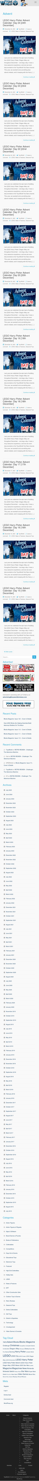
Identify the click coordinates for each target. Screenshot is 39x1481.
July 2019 (9, 1029)
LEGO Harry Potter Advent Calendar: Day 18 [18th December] (16, 401)
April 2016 (9, 1176)
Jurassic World (30, 1352)
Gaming (12, 1352)
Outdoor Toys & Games (13, 1296)
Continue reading (28, 77)
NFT (7, 1288)
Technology (9, 1323)
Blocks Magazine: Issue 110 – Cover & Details (17, 738)
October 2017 (10, 1107)
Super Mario (32, 1371)
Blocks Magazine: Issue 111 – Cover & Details (17, 734)
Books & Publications (12, 1240)
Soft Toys (9, 1314)
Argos (21, 1470)
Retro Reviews (10, 1301)
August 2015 (10, 1207)
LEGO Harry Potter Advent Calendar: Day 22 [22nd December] (16, 149)
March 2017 (9, 1133)
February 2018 (10, 1094)
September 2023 (11, 816)
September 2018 (11, 1072)
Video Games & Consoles (13, 1331)
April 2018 (9, 1085)
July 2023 (9, 825)
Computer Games (30, 1345)
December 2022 (11, 855)
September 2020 (11, 972)
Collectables (9, 1244)
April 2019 (9, 1042)
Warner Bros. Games (7, 1376)
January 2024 (10, 799)
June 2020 (9, 985)
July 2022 (9, 877)
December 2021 (11, 907)
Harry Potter (20, 1351)
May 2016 (9, 1172)
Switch (5, 1374)
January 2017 (10, 1142)
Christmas (14, 1345)
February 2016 (10, 1185)
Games (7, 1352)
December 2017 (11, 1103)
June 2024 (9, 794)
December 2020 (11, 959)
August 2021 (10, 925)
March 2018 (9, 1089)
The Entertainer (22, 1472)
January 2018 (10, 1098)
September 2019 (11, 1020)
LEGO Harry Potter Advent (11, 1363)
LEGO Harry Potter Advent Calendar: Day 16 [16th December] (16, 527)
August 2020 (10, 977)
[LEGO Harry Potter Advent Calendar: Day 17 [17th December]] (19, 486)
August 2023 (10, 820)
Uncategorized (10, 1327)
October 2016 (10, 1150)
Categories (26, 1415)
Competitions (10, 1249)
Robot (19, 1371)
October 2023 (10, 812)
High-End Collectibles (12, 1270)
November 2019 (11, 1011)
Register (6, 1386)
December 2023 (11, 803)
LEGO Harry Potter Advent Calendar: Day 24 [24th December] (16, 22)
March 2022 (9, 894)
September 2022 (11, 868)
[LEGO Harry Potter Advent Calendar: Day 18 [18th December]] (19, 423)
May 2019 (9, 1037)
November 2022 (11, 859)
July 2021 (9, 929)
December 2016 (11, 1146)
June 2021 (9, 933)
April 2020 (9, 994)
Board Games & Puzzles (13, 1236)
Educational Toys (11, 1257)
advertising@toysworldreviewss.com (15, 697)
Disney (27, 1349)
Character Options (22, 1474)
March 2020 (9, 998)
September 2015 (11, 1202)
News (24, 1368)
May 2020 (9, 990)
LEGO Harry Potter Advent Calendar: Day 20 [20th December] (16, 275)
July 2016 (9, 1163)
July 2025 (9, 790)
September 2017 (11, 1111)
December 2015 (11, 1194)
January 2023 (10, 851)
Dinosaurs (22, 1348)
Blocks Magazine (27, 1341)
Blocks (16, 1341)
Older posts (8, 652)
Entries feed (7, 1395)
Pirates (16, 1371)
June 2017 (9, 1120)
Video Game (14, 1374)
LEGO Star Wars (24, 1365)
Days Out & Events (11, 1253)
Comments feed (8, 1399)
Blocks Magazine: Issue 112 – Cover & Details (17, 729)
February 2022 (10, 898)
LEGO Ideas (15, 1365)
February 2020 (10, 1003)
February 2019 (10, 1050)
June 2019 (9, 1033)
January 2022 (10, 903)
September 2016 (11, 1155)
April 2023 (9, 838)
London (31, 1365)
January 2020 (10, 1007)
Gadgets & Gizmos (27, 1441)
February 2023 (10, 846)
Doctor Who (32, 1348)
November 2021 (11, 912)
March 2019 (9, 1046)
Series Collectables (12, 1310)
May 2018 (9, 1081)
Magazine (7, 1368)
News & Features (20, 31)
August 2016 (10, 1159)
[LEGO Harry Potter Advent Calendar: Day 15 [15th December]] (19, 612)
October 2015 (10, 1198)
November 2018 (11, 1063)
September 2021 (11, 920)
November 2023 (11, 807)
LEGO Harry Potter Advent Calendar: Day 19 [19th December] (16, 338)
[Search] (34, 657)
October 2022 (10, 864)
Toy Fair (9, 1374)
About (14, 1415)
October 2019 (10, 1016)
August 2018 (10, 1076)
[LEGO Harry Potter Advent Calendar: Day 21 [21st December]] (19, 234)
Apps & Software (11, 1231)
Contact (30, 1465)
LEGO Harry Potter (24, 1359)
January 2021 (10, 955)
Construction (6, 1348)
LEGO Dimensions (10, 1360)
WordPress (19, 1479)
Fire (4, 1352)
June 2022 (9, 881)
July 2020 (9, 981)
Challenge (6, 1345)
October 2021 (10, 916)
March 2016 (9, 1181)
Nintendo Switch (8, 1371)
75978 (5, 1342)
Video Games (23, 1374)
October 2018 (10, 1068)
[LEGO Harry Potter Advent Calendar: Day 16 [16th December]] (19, 549)
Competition (22, 1345)
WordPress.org (8, 1403)
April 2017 (9, 1128)
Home (7, 1415)
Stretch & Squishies (12, 1318)
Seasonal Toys (30, 31)
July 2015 (9, 1211)
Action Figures (10, 1223)
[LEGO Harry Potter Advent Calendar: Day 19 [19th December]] (19, 360)
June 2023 (9, 829)
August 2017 (10, 1115)
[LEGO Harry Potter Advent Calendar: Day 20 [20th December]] (19, 297)
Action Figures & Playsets (13, 1227)
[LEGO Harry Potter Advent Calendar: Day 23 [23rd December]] (19, 108)
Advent (10, 1341)
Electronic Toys (10, 1262)
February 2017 (10, 1137)
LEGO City (15, 1356)
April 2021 (9, 942)
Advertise (9, 1465)
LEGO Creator (22, 1356)
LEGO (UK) (22, 1468)
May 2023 (9, 833)
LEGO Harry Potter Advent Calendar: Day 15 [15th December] (16, 590)
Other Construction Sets (13, 1292)
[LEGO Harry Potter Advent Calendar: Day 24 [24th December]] (19, 45)
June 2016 (9, 1168)
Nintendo (30, 1368)
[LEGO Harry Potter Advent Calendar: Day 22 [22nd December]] (19, 171)
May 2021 (9, 938)
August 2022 (10, 872)
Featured (9, 1266)
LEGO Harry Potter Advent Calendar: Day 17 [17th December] (16, 464)
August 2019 (10, 1024)
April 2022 (9, 890)
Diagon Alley (14, 1348)
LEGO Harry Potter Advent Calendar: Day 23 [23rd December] (16, 86)
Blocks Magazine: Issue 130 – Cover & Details (17, 719)
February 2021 (10, 951)
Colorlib (27, 1477)
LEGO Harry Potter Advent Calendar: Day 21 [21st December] (16, 212)
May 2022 (9, 886)
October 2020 (10, 968)
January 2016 (10, 1189)
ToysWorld (21, 29)
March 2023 (9, 842)
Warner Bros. (32, 1374)
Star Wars (25, 1371)
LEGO (13, 31)
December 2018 (11, 1059)
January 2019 (10, 1055)
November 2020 (11, 964)
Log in (5, 1390)
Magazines (17, 1368)
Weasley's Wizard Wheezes (19, 1376)
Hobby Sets (9, 1275)
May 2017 (9, 1124)
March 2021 (9, 946)
